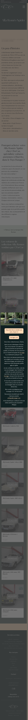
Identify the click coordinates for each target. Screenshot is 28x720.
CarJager (22, 352)
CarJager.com (14, 337)
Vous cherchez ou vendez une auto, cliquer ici (14, 331)
